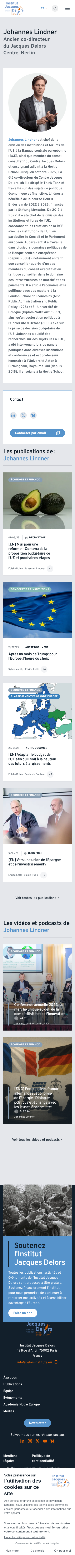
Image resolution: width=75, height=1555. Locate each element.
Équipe (8, 1391)
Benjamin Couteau (35, 774)
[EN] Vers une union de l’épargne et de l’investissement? (34, 862)
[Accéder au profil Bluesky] (33, 415)
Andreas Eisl (43, 1024)
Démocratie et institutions (30, 589)
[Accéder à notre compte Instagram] (30, 1441)
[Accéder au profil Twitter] (23, 415)
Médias (8, 1411)
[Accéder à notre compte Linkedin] (22, 1441)
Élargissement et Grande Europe (34, 696)
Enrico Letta (32, 669)
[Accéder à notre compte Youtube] (45, 1441)
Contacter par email (29, 434)
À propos (10, 1377)
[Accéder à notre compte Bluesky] (52, 1441)
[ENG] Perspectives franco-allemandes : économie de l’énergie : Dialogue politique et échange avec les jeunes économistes (36, 1098)
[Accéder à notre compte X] (37, 1441)
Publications (12, 1384)
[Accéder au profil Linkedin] (13, 415)
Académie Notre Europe (21, 1404)
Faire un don (22, 1313)
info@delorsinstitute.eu (34, 1362)
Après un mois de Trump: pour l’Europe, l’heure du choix (32, 656)
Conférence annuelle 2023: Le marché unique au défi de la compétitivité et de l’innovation (39, 1009)
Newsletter (37, 1423)
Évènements (12, 1397)
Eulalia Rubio (15, 568)
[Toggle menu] (67, 8)
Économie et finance (25, 479)
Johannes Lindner (35, 568)
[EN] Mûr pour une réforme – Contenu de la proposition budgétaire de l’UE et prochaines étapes (29, 551)
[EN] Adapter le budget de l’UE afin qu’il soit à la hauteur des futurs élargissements (32, 759)
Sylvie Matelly (16, 669)
